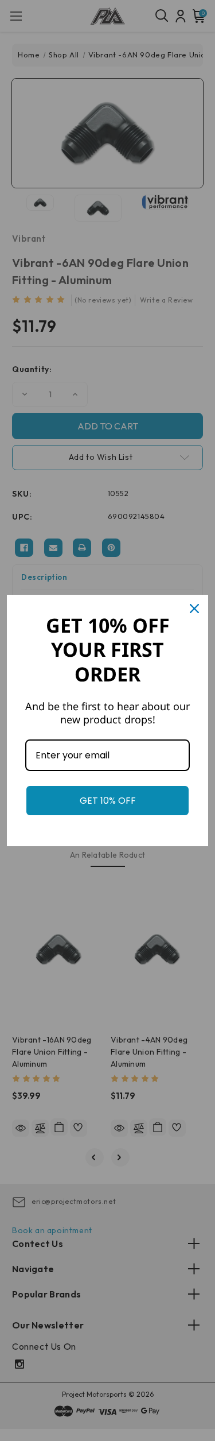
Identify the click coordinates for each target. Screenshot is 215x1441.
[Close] (194, 608)
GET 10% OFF (108, 800)
